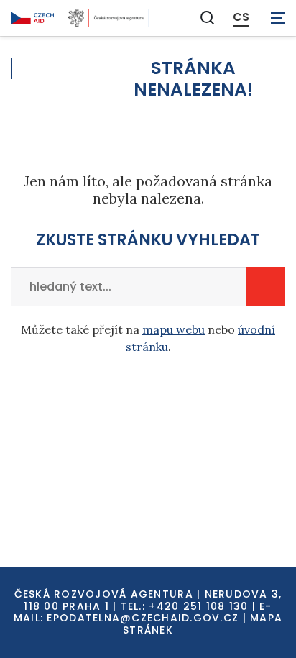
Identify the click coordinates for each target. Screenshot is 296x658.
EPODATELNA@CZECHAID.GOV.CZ (143, 618)
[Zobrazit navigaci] (278, 18)
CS (241, 17)
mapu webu (173, 329)
